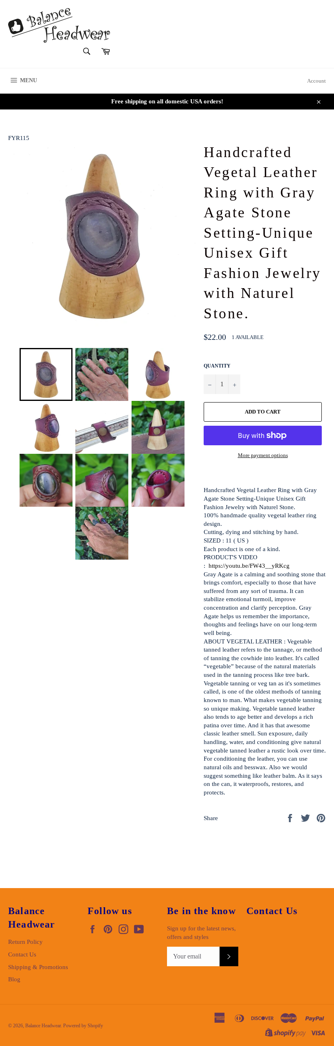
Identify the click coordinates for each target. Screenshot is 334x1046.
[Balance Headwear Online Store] (59, 25)
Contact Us (22, 954)
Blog (14, 979)
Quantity (217, 366)
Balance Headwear (43, 1025)
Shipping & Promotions (38, 967)
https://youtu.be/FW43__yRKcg (249, 565)
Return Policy (25, 942)
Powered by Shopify (83, 1025)
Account (316, 81)
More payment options (263, 455)
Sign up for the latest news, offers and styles (201, 932)
